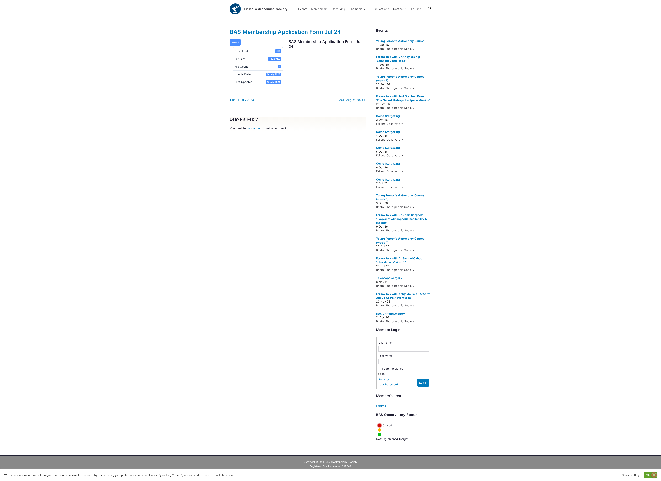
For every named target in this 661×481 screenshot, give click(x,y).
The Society (357, 9)
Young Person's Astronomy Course (400, 41)
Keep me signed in (392, 371)
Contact (398, 9)
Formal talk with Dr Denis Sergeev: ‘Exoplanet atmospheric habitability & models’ (401, 218)
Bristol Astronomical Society (265, 9)
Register (383, 379)
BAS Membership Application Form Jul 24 (285, 32)
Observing (338, 9)
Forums (416, 9)
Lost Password (388, 384)
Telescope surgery (389, 278)
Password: (385, 355)
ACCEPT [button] (650, 475)
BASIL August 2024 (350, 100)
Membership (319, 9)
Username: (385, 342)
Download (235, 42)
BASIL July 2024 (243, 100)
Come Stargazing (388, 116)
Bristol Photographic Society (395, 48)
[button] (367, 9)
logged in (253, 128)
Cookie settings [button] (631, 475)
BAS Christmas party (390, 313)
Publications (381, 9)
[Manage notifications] (654, 475)
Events (302, 9)
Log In (423, 382)
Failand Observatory (389, 123)
